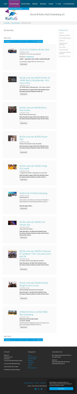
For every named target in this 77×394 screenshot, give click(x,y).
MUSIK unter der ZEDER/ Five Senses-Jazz (32, 223)
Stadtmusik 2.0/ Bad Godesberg (33, 193)
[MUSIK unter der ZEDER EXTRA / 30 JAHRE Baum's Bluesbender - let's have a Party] (12, 79)
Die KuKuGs (31, 362)
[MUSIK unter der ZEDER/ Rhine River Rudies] (12, 109)
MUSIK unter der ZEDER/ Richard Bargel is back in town (34, 284)
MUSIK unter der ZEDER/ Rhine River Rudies (33, 109)
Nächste (39, 41)
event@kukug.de (29, 56)
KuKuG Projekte (32, 358)
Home (29, 355)
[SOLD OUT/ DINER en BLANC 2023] (12, 50)
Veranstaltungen (32, 357)
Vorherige (7, 41)
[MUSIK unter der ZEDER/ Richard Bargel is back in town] (12, 284)
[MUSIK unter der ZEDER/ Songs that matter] (12, 167)
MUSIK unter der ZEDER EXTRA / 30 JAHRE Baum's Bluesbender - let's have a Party (35, 80)
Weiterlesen (24, 64)
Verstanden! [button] (61, 388)
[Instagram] (38, 389)
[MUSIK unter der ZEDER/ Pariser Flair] (12, 138)
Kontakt (30, 364)
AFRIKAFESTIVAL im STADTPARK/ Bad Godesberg (34, 313)
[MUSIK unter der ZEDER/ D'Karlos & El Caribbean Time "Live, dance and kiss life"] (12, 254)
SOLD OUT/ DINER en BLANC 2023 (34, 49)
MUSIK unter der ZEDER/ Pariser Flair (33, 138)
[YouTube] (41, 389)
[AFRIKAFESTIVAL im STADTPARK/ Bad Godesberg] (12, 313)
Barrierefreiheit (32, 368)
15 (34, 41)
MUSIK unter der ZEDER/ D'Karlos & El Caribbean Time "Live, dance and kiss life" (35, 254)
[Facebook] (35, 389)
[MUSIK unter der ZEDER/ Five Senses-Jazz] (12, 222)
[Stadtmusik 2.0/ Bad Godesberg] (12, 194)
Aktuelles (30, 360)
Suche (29, 366)
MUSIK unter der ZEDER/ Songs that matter (33, 167)
